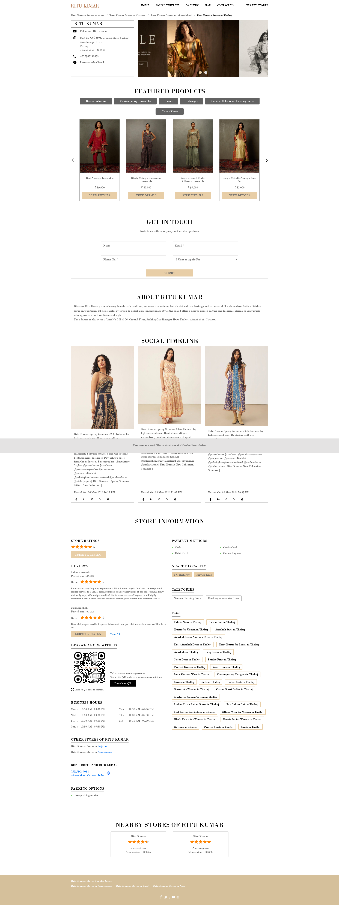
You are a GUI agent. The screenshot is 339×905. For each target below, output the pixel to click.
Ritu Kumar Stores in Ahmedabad (91, 885)
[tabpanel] (203, 48)
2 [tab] (205, 72)
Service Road (204, 574)
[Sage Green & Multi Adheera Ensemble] (193, 146)
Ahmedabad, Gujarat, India (87, 775)
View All (115, 634)
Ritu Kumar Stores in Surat (132, 885)
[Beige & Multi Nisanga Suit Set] (239, 146)
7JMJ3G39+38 (80, 771)
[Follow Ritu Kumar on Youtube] (174, 898)
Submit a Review (88, 554)
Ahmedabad (105, 751)
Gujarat (102, 746)
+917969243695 (89, 56)
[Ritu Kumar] (85, 6)
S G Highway (182, 574)
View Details (99, 195)
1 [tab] (200, 72)
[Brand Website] (178, 898)
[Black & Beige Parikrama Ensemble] (146, 146)
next (266, 160)
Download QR (122, 683)
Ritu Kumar (138, 836)
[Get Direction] (108, 774)
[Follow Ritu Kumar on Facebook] (161, 898)
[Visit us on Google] (169, 898)
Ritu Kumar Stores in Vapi (169, 885)
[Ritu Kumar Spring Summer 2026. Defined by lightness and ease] (102, 387)
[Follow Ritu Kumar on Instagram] (165, 898)
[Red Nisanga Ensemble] (100, 146)
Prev (73, 160)
